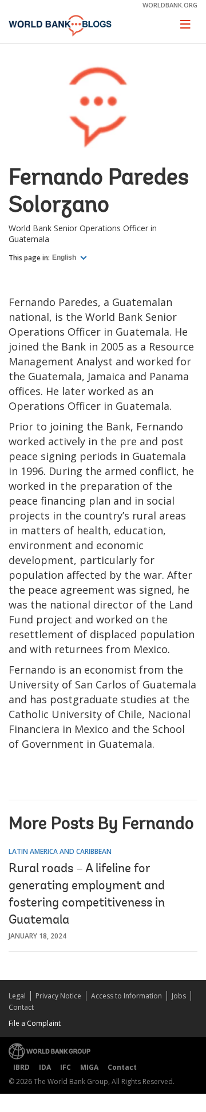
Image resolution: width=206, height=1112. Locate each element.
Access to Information (126, 996)
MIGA (89, 1067)
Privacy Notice (58, 996)
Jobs (179, 996)
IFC (65, 1067)
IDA (45, 1067)
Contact (21, 1007)
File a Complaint (35, 1023)
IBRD (21, 1067)
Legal (17, 996)
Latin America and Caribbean (60, 851)
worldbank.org (169, 5)
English (65, 257)
